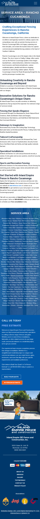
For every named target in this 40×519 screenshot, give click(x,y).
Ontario (6, 268)
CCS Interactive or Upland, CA (25, 512)
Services (20, 474)
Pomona (26, 273)
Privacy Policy (20, 486)
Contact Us (20, 483)
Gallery (20, 477)
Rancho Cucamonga (17, 275)
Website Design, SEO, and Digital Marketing (17, 511)
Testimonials (20, 480)
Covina (25, 230)
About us (20, 472)
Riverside (12, 280)
